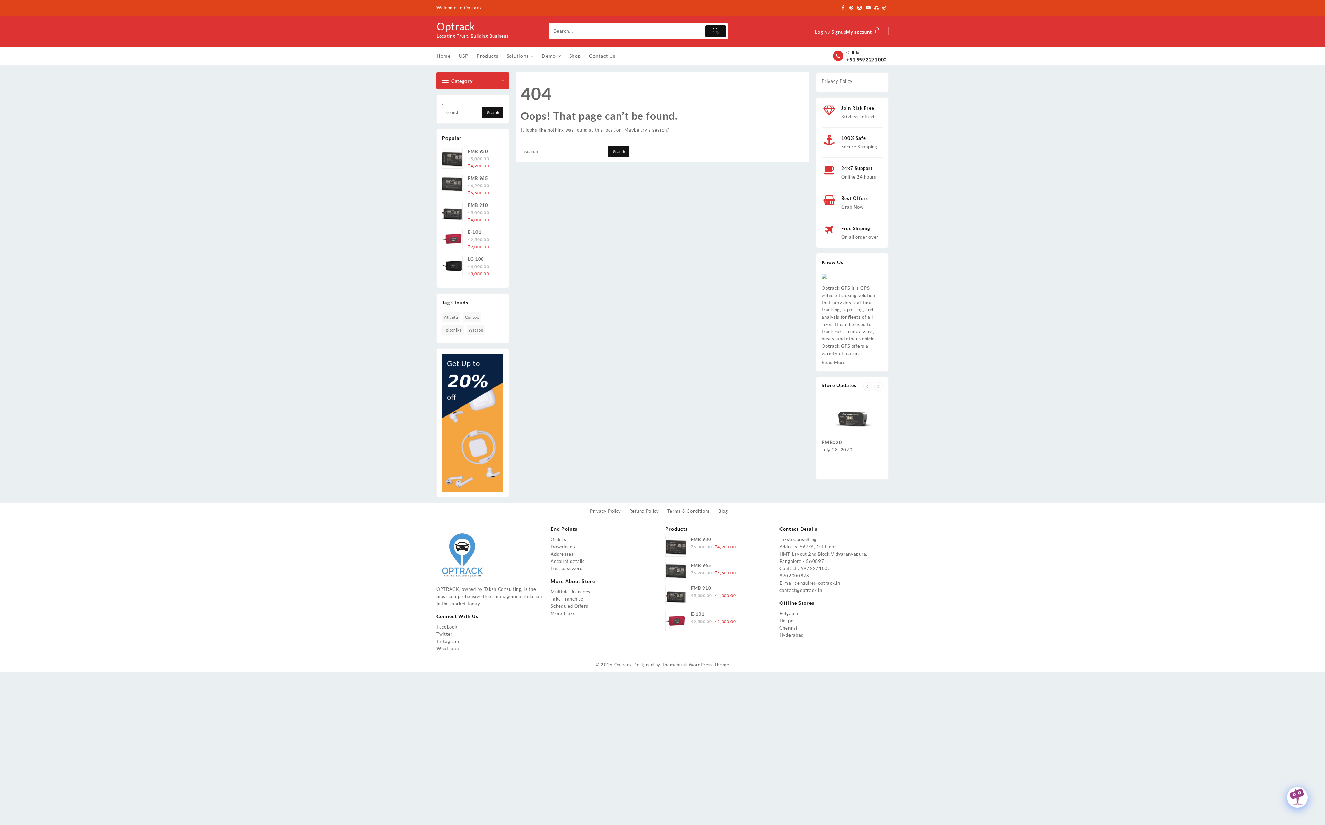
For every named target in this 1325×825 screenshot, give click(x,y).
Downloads (563, 546)
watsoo (476, 330)
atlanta (451, 317)
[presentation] (867, 386)
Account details (568, 561)
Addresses (562, 554)
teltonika (453, 330)
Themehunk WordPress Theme (695, 665)
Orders (558, 539)
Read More (833, 362)
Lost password (566, 568)
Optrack (455, 26)
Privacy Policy (837, 81)
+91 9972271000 (866, 60)
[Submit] (715, 31)
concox (472, 317)
